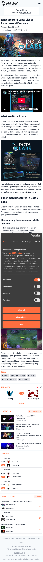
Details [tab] (15, 242)
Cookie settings (9, 538)
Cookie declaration (33, 538)
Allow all (21, 310)
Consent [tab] (6, 242)
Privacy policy (20, 538)
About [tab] (37, 242)
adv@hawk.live (25, 13)
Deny (21, 324)
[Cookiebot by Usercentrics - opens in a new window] (30, 235)
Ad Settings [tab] (26, 242)
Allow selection (22, 317)
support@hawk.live (24, 546)
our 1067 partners (16, 253)
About (21, 542)
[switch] (37, 286)
